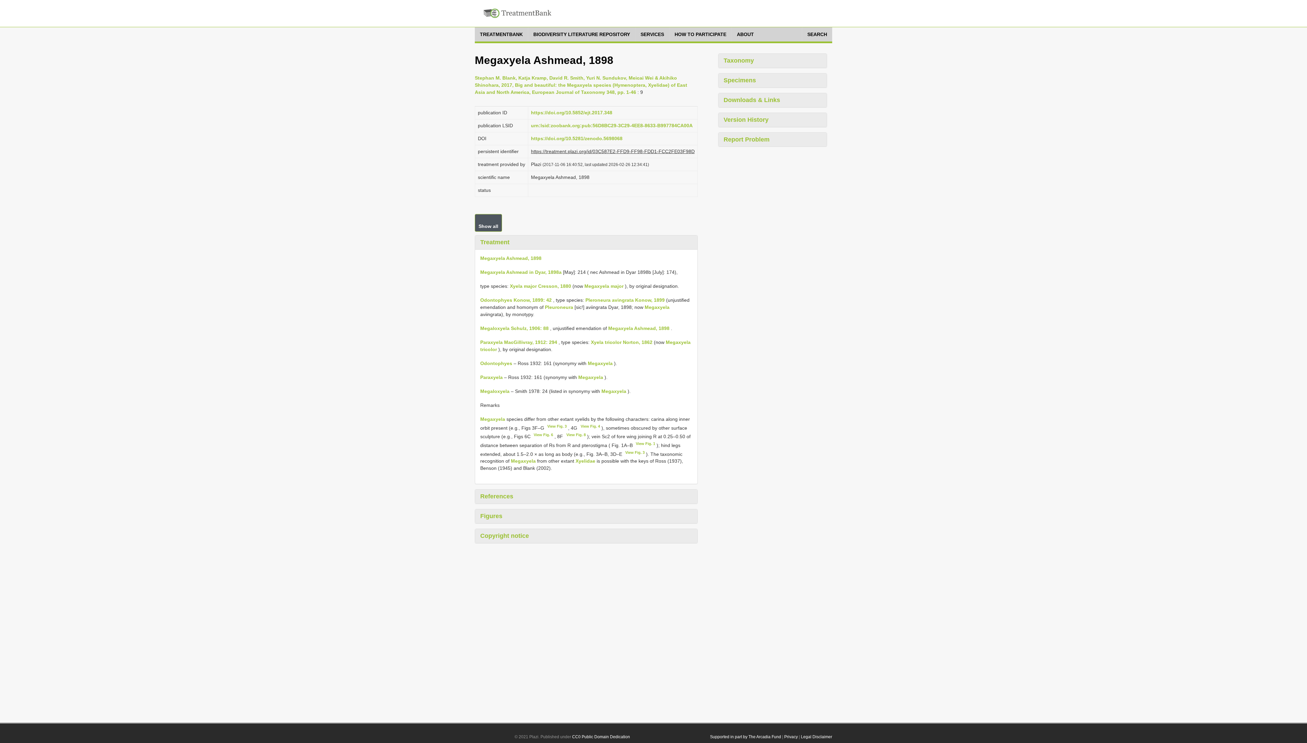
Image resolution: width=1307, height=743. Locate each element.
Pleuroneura (559, 307)
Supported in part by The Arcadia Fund (745, 736)
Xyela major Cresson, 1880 (540, 286)
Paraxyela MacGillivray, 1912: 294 (518, 342)
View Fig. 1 (645, 444)
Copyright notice (504, 535)
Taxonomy (739, 60)
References (496, 496)
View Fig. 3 (557, 426)
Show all (488, 226)
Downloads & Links (752, 100)
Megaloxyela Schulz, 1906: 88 (514, 328)
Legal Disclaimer (816, 736)
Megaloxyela (495, 391)
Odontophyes (496, 363)
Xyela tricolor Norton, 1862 (621, 342)
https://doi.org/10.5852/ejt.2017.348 (571, 112)
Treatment (495, 242)
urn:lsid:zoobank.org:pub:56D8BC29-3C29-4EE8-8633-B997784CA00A (612, 125)
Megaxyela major (604, 286)
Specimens (740, 80)
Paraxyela (491, 377)
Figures (491, 516)
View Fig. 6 (543, 435)
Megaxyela (657, 307)
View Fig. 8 (576, 435)
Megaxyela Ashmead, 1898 (511, 258)
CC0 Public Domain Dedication (601, 736)
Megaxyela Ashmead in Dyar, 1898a (521, 272)
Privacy (791, 736)
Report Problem (747, 139)
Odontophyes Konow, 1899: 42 (516, 300)
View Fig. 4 (590, 426)
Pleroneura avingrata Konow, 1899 (625, 300)
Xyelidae (585, 461)
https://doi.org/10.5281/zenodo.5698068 (577, 138)
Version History (746, 119)
